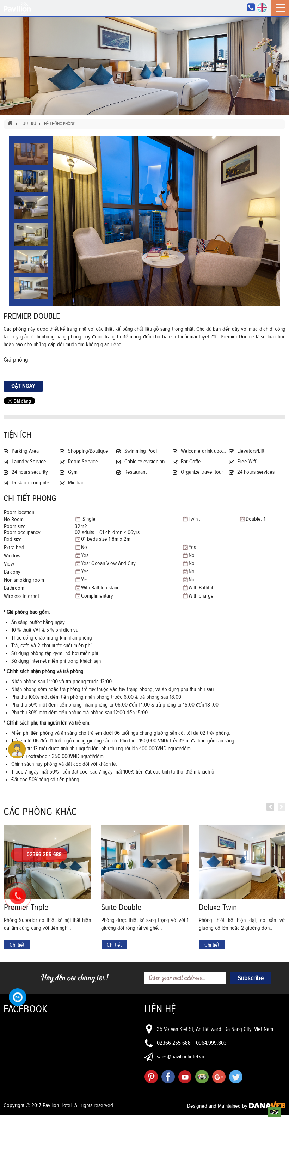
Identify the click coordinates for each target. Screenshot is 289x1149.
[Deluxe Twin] (242, 862)
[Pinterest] (151, 1076)
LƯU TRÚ (28, 124)
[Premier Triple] (47, 862)
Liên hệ (160, 1009)
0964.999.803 (211, 1043)
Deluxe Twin (218, 907)
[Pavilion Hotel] (17, 7)
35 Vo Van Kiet (172, 1029)
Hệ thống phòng (59, 124)
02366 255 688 (174, 1043)
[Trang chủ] (10, 124)
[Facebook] (168, 1076)
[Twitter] (236, 1076)
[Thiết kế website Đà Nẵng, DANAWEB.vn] (267, 1106)
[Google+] (219, 1076)
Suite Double (121, 907)
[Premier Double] (166, 221)
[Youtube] (185, 1076)
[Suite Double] (144, 862)
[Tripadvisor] (202, 1076)
